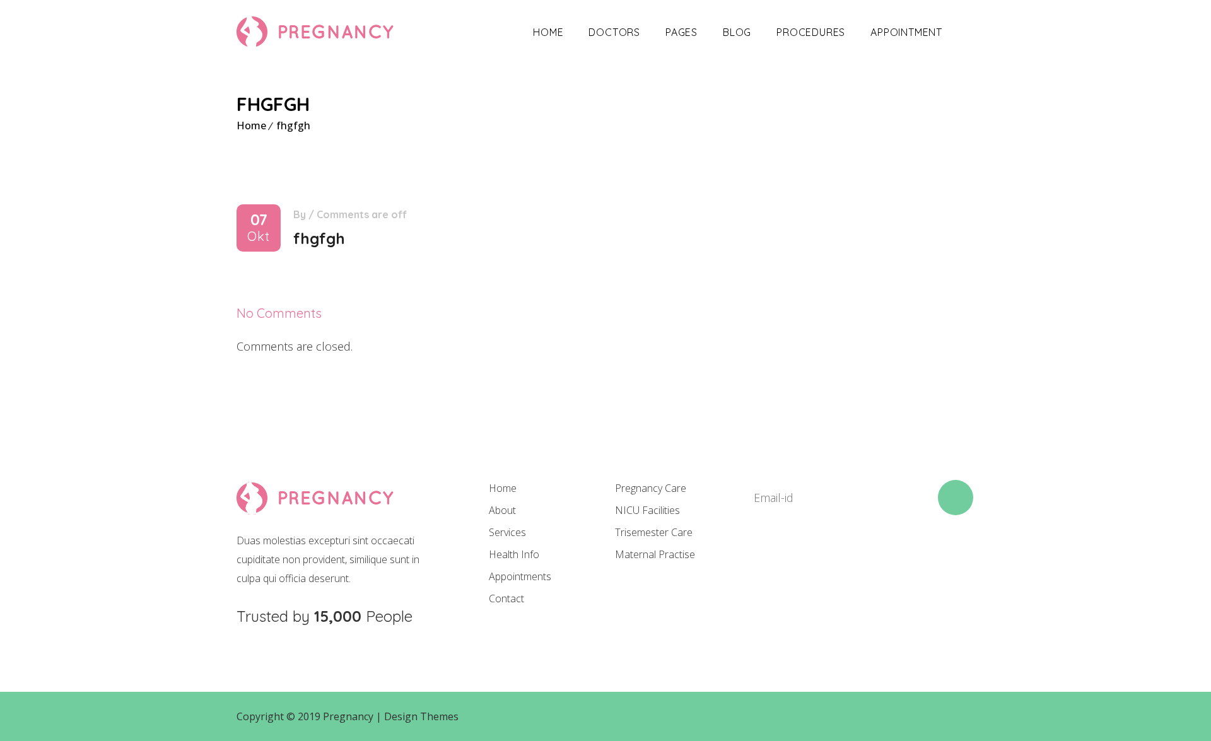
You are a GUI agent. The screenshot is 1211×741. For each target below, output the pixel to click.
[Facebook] (757, 560)
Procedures (810, 32)
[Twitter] (800, 560)
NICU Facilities (647, 510)
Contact (506, 598)
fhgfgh (293, 125)
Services (507, 532)
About (502, 510)
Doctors (614, 32)
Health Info (514, 554)
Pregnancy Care (650, 488)
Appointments (520, 576)
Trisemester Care (654, 532)
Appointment (906, 32)
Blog (737, 32)
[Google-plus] (842, 560)
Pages (681, 32)
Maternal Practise (655, 554)
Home (548, 32)
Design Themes (421, 716)
